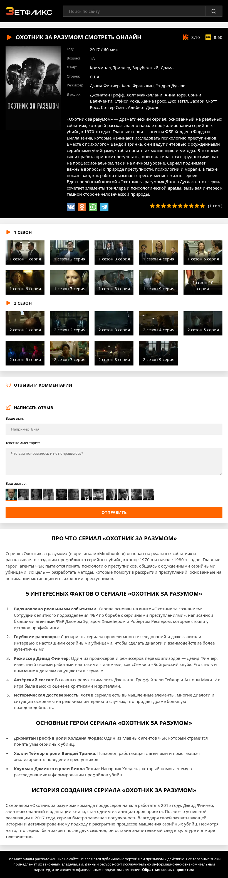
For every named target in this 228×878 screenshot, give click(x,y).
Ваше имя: (15, 418)
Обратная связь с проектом (168, 869)
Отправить (114, 512)
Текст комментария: (23, 442)
